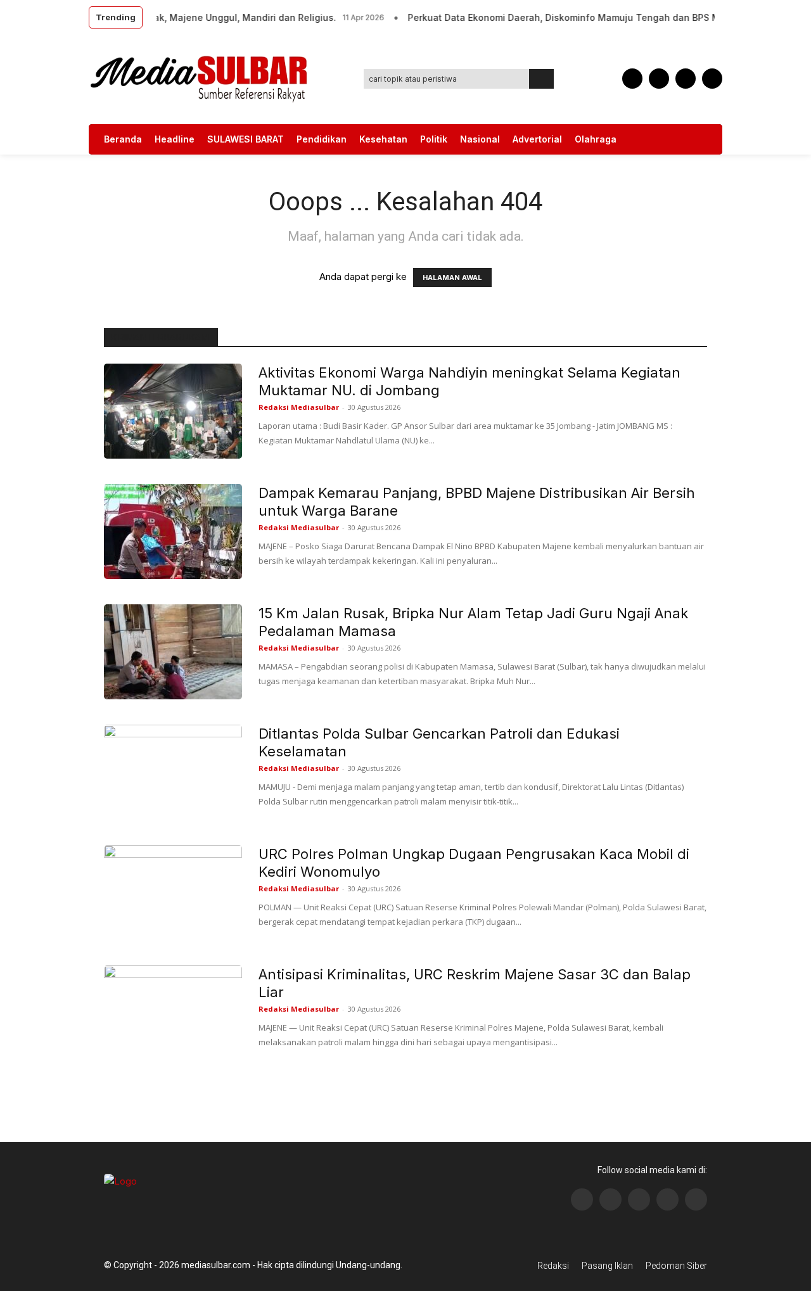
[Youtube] (712, 78)
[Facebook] (632, 78)
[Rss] (696, 1199)
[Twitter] (685, 78)
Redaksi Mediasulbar (299, 407)
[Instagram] (610, 1199)
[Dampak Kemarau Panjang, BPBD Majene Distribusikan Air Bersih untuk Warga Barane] (173, 531)
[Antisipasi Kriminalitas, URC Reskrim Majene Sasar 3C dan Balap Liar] (173, 1012)
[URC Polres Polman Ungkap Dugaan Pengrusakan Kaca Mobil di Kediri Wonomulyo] (173, 892)
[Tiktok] (667, 1199)
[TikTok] (659, 78)
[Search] (541, 78)
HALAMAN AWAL (452, 277)
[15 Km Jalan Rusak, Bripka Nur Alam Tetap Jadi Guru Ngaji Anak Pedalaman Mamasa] (173, 651)
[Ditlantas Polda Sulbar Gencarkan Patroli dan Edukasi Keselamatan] (173, 772)
